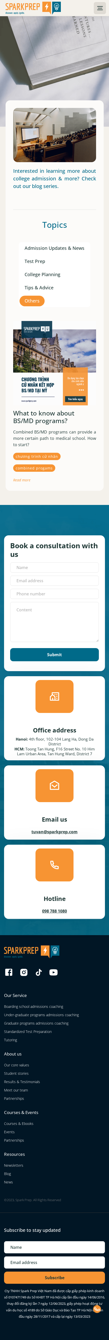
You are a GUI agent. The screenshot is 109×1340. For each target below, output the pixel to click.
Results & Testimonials (22, 1081)
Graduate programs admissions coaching (36, 1023)
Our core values (16, 1065)
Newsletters (13, 1165)
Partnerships (14, 1098)
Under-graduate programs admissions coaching (41, 1014)
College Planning (42, 274)
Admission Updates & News (54, 248)
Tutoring (10, 1039)
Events (9, 1131)
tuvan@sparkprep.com (54, 832)
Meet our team (16, 1090)
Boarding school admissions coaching (33, 1006)
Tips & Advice (39, 288)
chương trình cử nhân (37, 456)
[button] (100, 8)
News (8, 1182)
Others (32, 301)
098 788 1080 (54, 911)
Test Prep (35, 261)
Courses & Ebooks (18, 1123)
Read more (21, 480)
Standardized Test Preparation (28, 1031)
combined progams (34, 468)
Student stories (16, 1073)
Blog (7, 1173)
